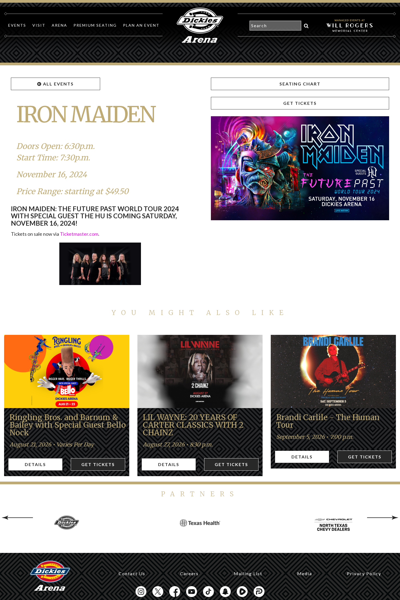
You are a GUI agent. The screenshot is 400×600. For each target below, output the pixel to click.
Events (17, 25)
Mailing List (248, 573)
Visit (38, 25)
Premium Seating (95, 25)
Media (304, 573)
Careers (189, 573)
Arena (59, 25)
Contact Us (132, 573)
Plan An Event (141, 25)
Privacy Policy (364, 573)
